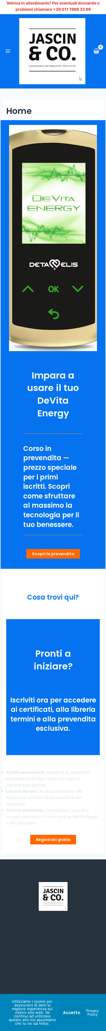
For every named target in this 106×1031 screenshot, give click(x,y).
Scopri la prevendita (53, 554)
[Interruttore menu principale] (8, 51)
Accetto (71, 1012)
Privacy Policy (92, 1012)
